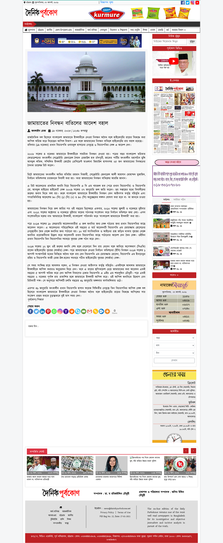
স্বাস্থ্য (67, 523)
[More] (107, 311)
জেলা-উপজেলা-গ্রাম (63, 30)
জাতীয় (49, 30)
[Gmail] (89, 311)
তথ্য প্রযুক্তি (135, 30)
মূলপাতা (31, 30)
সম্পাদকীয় (57, 523)
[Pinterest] (48, 311)
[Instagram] (60, 311)
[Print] (71, 311)
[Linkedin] (42, 311)
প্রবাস (152, 30)
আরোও (173, 275)
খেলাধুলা (103, 30)
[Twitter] (36, 311)
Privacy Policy (107, 512)
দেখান (174, 360)
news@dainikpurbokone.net (117, 508)
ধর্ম (167, 30)
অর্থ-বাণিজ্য (92, 30)
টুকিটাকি (54, 519)
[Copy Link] (95, 311)
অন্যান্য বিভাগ (178, 30)
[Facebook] (30, 311)
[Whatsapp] (54, 311)
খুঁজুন (192, 42)
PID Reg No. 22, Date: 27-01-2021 (115, 516)
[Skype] (77, 311)
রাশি (62, 519)
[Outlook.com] (101, 311)
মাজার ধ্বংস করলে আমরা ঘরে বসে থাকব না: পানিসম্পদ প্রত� (182, 263)
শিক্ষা (145, 30)
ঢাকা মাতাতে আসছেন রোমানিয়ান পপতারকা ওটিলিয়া (182, 207)
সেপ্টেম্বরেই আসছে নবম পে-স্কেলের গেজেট (181, 249)
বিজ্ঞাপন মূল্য (106, 2)
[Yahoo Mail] (66, 311)
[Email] (83, 311)
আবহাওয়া (52, 515)
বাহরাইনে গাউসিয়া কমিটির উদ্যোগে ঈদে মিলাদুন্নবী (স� (182, 235)
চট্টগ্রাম (41, 30)
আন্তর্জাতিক (79, 30)
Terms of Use (124, 512)
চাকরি (160, 30)
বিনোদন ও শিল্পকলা (118, 30)
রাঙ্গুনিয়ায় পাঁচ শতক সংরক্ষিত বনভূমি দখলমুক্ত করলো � (182, 221)
